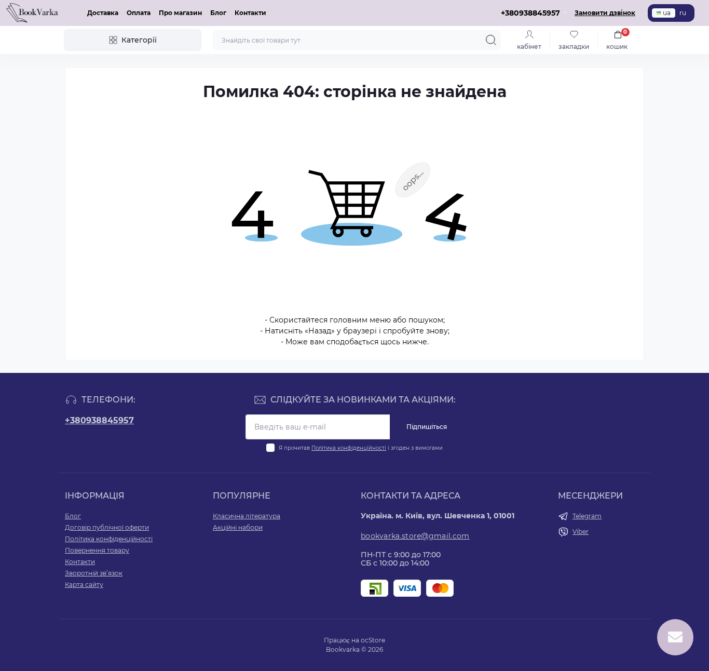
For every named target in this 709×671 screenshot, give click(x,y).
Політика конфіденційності (348, 448)
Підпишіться (426, 427)
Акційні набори (238, 527)
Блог (218, 13)
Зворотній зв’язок (93, 573)
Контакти (250, 13)
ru (682, 13)
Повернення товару (97, 550)
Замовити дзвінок (605, 13)
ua (667, 13)
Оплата (139, 13)
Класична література (246, 516)
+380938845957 (99, 420)
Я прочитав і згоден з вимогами (361, 448)
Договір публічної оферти (107, 527)
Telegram (587, 516)
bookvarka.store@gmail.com (415, 536)
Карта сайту (84, 584)
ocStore (373, 640)
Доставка (102, 13)
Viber (580, 531)
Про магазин (180, 13)
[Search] (491, 40)
